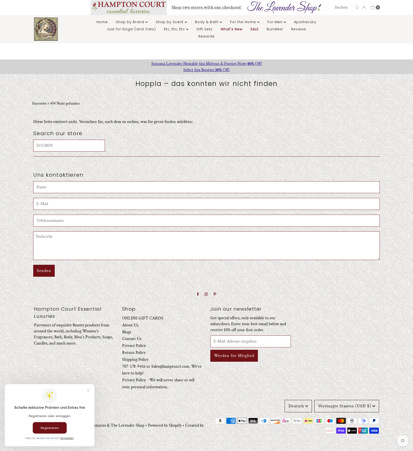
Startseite (39, 103)
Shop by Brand (131, 22)
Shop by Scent (170, 22)
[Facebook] (198, 294)
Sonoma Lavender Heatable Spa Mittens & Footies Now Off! (206, 63)
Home (102, 22)
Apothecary (305, 22)
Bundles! (275, 29)
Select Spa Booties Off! (206, 70)
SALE (254, 29)
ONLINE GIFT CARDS (142, 318)
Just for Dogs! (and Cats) (131, 29)
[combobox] (343, 7)
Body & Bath (207, 22)
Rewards (206, 36)
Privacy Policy (134, 345)
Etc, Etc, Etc (175, 29)
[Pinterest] (214, 294)
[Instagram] (206, 294)
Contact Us (131, 338)
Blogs (126, 331)
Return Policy (134, 352)
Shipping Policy (135, 359)
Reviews (298, 29)
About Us (130, 325)
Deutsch (296, 406)
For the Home (243, 22)
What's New (231, 29)
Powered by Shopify (165, 425)
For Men (275, 22)
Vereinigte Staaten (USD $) (344, 406)
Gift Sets (204, 29)
